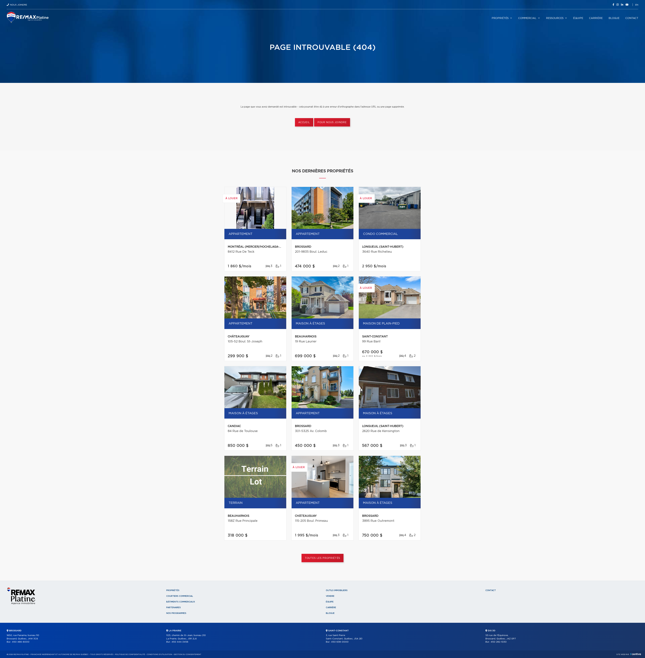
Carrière (596, 18)
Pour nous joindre (332, 122)
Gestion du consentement (187, 654)
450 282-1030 (499, 642)
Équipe (578, 18)
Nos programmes (176, 613)
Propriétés (500, 18)
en (636, 5)
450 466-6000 (20, 642)
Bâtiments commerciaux (180, 602)
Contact (631, 18)
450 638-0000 (340, 642)
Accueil (304, 122)
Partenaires (173, 607)
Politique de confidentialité (130, 654)
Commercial (527, 18)
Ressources (555, 18)
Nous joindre (18, 5)
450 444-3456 (179, 642)
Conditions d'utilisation (159, 654)
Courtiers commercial (179, 596)
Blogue (614, 18)
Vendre (330, 596)
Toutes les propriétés (322, 558)
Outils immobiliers (337, 590)
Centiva (635, 654)
